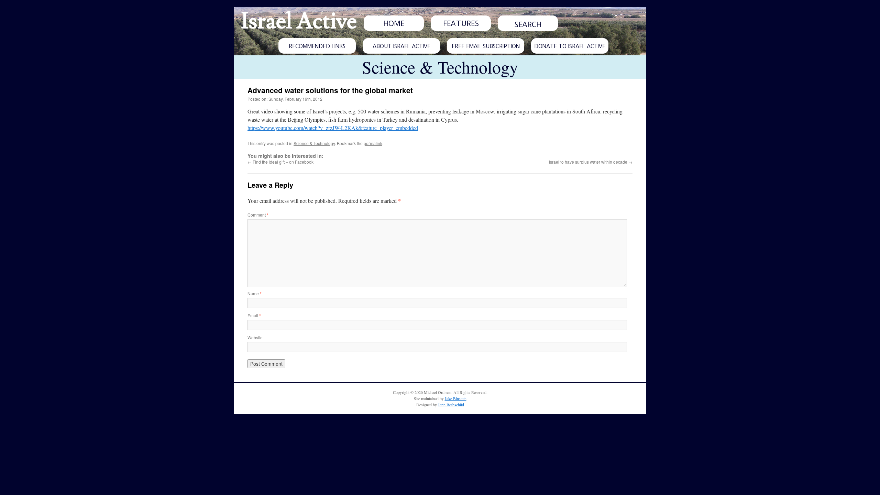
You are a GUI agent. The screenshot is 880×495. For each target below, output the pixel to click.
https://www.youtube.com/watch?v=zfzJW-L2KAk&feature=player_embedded (333, 127)
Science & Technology (314, 143)
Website (255, 337)
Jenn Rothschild (451, 404)
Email (254, 315)
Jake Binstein (455, 398)
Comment (258, 215)
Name (255, 293)
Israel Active (299, 21)
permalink (373, 143)
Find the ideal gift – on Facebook (281, 162)
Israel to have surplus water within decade (590, 162)
